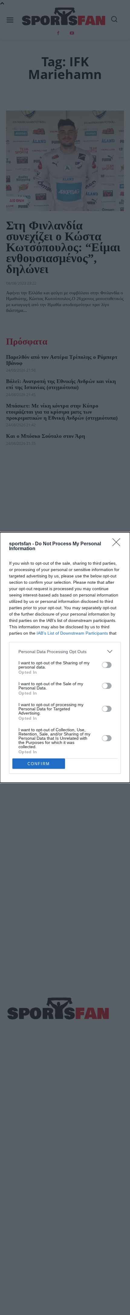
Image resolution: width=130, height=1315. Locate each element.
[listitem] (65, 651)
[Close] (118, 544)
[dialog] (65, 657)
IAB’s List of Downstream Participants (72, 633)
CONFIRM (39, 764)
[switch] (107, 665)
